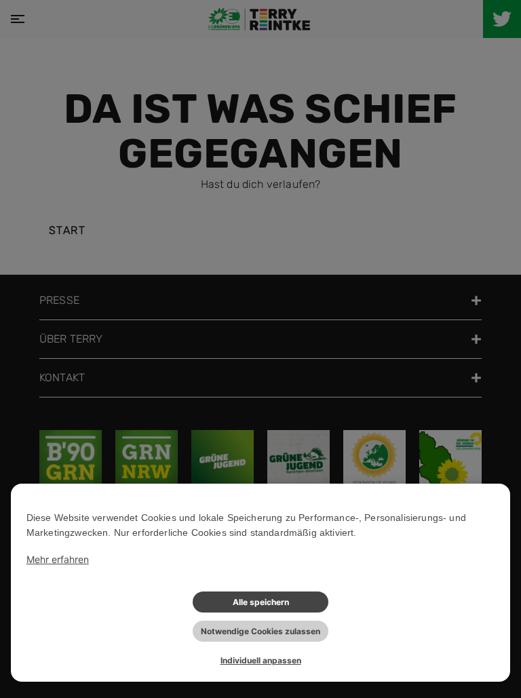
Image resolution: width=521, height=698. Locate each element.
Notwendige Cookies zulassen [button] (260, 631)
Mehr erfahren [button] (57, 559)
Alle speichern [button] (261, 602)
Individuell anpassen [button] (260, 660)
